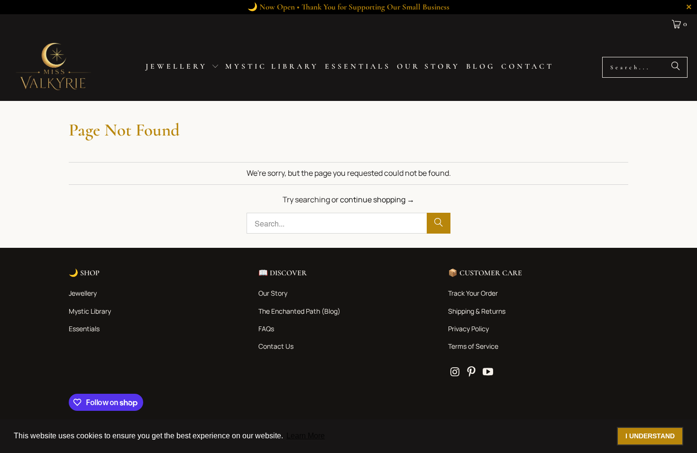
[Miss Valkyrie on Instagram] (455, 372)
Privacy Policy (468, 328)
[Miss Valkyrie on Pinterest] (472, 372)
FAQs (266, 328)
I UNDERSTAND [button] (650, 436)
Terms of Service (473, 346)
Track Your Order (473, 293)
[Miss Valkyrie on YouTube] (488, 372)
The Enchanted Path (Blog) (299, 311)
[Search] (676, 67)
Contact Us (275, 346)
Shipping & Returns (476, 311)
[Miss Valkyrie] (53, 67)
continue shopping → (377, 199)
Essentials (84, 328)
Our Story (272, 293)
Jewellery (83, 293)
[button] (182, 67)
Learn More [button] (305, 436)
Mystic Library (90, 311)
